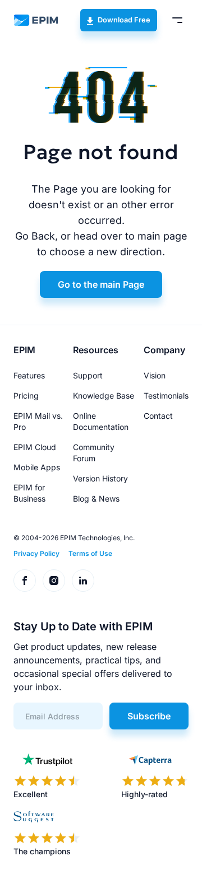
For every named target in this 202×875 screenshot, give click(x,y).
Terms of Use (90, 553)
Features (29, 375)
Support (88, 375)
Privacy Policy (36, 553)
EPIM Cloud (34, 447)
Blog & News (96, 498)
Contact (158, 415)
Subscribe (149, 716)
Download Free (124, 20)
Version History (100, 478)
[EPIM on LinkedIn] (83, 580)
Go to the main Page (101, 284)
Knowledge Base (103, 395)
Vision (155, 375)
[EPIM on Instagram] (54, 580)
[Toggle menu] (177, 20)
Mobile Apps (36, 467)
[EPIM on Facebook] (24, 580)
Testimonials (166, 395)
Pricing (26, 395)
